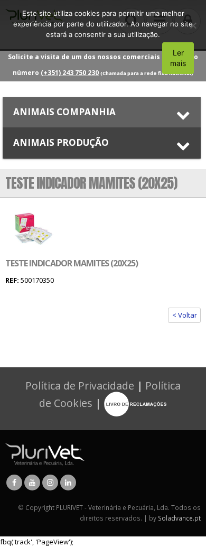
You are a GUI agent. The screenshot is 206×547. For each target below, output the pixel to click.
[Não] (193, 25)
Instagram (50, 482)
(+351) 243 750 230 (70, 72)
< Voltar (184, 315)
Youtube (32, 482)
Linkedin (68, 482)
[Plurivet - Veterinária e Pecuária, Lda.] (45, 453)
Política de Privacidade (79, 385)
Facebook (14, 482)
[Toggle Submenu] (102, 112)
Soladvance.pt (179, 518)
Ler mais (178, 58)
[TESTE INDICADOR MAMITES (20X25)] (33, 229)
